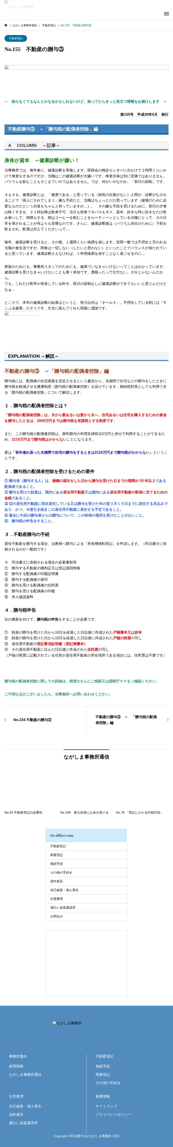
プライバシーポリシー (114, 1114)
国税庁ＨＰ (118, 681)
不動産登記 (16, 38)
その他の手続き (61, 872)
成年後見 (56, 881)
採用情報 (16, 1066)
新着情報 (103, 1096)
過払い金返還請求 (62, 907)
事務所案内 (18, 1056)
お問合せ (56, 916)
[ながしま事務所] (38, 6)
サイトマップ (106, 1106)
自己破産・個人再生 (64, 890)
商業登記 (56, 855)
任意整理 (56, 899)
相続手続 (56, 863)
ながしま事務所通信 (25, 1074)
